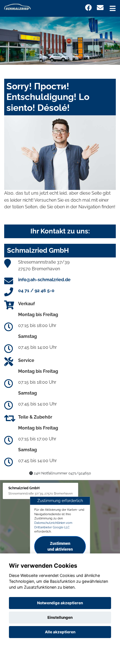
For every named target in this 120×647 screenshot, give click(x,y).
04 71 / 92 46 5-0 (36, 290)
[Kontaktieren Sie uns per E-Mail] (100, 8)
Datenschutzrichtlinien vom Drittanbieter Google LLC (53, 525)
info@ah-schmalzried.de (44, 279)
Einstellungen (60, 617)
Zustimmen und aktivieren (60, 546)
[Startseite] (17, 6)
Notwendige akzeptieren (60, 603)
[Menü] (112, 8)
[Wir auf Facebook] (88, 8)
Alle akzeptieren (60, 632)
